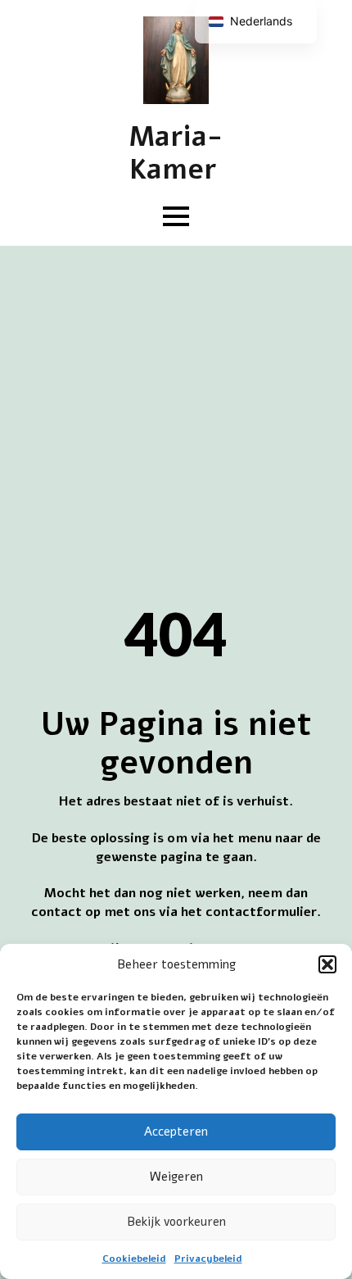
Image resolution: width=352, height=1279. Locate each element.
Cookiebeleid (134, 1258)
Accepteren (176, 1131)
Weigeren (176, 1176)
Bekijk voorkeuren (176, 1221)
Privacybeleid (208, 1258)
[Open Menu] (176, 216)
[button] (327, 964)
